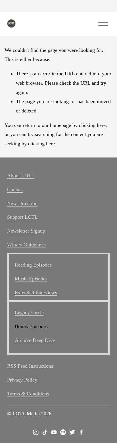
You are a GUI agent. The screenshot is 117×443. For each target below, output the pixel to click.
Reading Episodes (33, 265)
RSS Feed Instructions (30, 366)
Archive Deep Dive (35, 340)
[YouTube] (54, 432)
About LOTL (20, 175)
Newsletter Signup (26, 231)
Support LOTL (22, 217)
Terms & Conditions (28, 394)
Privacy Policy (22, 380)
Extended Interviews (36, 292)
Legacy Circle (29, 312)
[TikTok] (45, 432)
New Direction (22, 203)
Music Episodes (31, 279)
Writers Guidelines (26, 245)
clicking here (92, 125)
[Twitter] (72, 432)
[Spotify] (63, 432)
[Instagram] (36, 432)
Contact (15, 189)
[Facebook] (81, 432)
